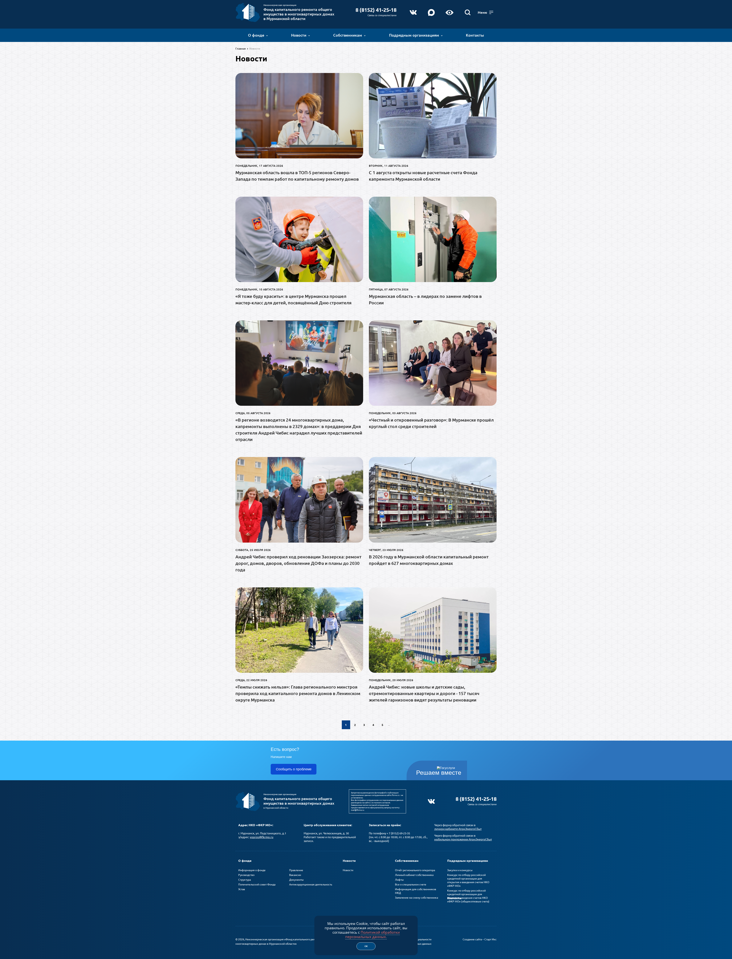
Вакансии (295, 874)
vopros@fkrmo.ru (261, 837)
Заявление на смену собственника (416, 897)
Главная (240, 48)
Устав (241, 889)
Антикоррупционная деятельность (310, 884)
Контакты (475, 35)
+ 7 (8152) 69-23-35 (398, 833)
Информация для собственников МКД (415, 891)
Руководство (246, 874)
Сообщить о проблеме (293, 769)
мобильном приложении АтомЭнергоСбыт (463, 839)
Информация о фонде (252, 870)
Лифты (399, 879)
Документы (296, 879)
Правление (296, 870)
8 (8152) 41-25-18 (376, 10)
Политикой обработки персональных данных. (372, 934)
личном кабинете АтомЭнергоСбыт (458, 829)
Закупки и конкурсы (460, 870)
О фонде (256, 35)
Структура (244, 879)
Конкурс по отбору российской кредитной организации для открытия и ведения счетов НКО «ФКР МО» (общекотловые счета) (468, 896)
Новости (298, 35)
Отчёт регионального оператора (415, 870)
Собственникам (347, 35)
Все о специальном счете (410, 884)
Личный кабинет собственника (414, 874)
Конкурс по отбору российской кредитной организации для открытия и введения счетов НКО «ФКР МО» (468, 880)
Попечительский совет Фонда (256, 884)
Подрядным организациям (414, 35)
